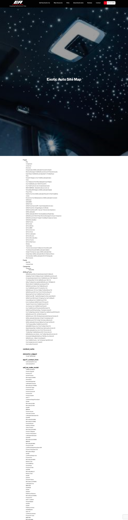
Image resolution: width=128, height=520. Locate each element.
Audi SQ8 (28, 437)
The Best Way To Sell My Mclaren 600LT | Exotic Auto (38, 332)
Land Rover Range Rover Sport (33, 399)
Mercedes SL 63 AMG (31, 421)
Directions (28, 167)
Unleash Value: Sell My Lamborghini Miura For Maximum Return (40, 254)
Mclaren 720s (29, 461)
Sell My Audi (28, 199)
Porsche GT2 (29, 457)
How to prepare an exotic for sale (33, 342)
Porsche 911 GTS (29, 389)
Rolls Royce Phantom (31, 493)
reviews (27, 195)
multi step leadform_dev (31, 361)
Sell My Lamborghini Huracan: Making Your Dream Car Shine (39, 322)
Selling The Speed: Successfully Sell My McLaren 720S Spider (40, 282)
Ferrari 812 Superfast (30, 381)
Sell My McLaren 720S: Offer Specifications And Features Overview (41, 316)
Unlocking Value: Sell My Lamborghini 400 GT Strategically (39, 256)
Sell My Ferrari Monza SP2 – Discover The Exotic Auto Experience (40, 209)
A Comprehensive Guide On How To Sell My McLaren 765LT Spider (41, 278)
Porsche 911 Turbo (30, 515)
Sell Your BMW (29, 228)
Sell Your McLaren (30, 236)
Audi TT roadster (30, 499)
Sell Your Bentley (29, 225)
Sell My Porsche (29, 221)
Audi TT (28, 397)
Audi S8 (27, 453)
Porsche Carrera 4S (30, 391)
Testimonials (29, 246)
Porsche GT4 (29, 373)
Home (27, 179)
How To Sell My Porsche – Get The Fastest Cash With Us (38, 340)
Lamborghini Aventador (31, 435)
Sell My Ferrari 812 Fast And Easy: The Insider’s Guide (38, 310)
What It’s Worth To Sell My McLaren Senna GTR (37, 284)
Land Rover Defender (31, 513)
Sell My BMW (29, 201)
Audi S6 (27, 475)
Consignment (29, 163)
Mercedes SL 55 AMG (31, 377)
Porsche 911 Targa (30, 387)
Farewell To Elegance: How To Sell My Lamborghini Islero (38, 177)
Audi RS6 (28, 469)
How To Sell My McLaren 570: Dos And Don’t (36, 288)
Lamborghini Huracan (31, 383)
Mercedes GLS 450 (30, 405)
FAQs (67, 2)
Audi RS (27, 505)
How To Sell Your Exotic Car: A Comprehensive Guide (38, 185)
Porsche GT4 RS (29, 467)
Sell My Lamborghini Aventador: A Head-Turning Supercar (39, 318)
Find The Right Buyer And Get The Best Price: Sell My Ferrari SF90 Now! (42, 312)
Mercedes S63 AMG (30, 443)
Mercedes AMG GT (30, 471)
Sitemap (28, 244)
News (30, 269)
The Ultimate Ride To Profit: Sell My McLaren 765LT (37, 280)
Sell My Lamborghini (30, 211)
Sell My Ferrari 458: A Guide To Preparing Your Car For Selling (39, 298)
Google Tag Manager (31, 356)
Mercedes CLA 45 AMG (31, 481)
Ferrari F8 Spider (29, 501)
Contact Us (28, 165)
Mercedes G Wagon (30, 451)
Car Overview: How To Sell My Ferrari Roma (35, 306)
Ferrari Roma (29, 465)
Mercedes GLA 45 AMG (31, 495)
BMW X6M (28, 485)
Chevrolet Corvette (30, 413)
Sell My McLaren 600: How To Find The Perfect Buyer (38, 292)
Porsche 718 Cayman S (31, 433)
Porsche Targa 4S (30, 371)
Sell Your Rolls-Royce (30, 242)
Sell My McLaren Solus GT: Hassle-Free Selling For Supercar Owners (41, 217)
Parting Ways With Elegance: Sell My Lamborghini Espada (39, 189)
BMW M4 (28, 409)
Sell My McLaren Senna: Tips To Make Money (36, 286)
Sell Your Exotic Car (44, 2)
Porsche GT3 (29, 497)
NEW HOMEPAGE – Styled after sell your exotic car (37, 187)
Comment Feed (29, 264)
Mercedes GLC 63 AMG (31, 385)
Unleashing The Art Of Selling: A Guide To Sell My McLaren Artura (41, 276)
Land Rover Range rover (31, 455)
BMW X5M (28, 517)
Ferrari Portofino (29, 375)
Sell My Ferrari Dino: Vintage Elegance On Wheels (37, 207)
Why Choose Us (58, 2)
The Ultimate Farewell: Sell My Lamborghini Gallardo (37, 250)
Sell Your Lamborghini (31, 234)
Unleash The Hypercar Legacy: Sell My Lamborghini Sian (38, 252)
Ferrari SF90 (29, 379)
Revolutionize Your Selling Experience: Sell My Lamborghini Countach (41, 197)
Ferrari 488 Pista (29, 463)
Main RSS (28, 262)
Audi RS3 (28, 417)
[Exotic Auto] (18, 3)
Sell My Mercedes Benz (31, 219)
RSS (33, 269)
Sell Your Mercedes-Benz (31, 238)
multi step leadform (30, 363)
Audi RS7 (28, 503)
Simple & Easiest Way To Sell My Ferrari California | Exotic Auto (40, 328)
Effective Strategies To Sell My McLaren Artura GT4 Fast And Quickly (41, 171)
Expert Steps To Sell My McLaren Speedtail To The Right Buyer (40, 173)
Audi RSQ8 (28, 487)
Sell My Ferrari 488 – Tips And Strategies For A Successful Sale (40, 296)
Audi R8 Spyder (29, 509)
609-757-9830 (111, 2)
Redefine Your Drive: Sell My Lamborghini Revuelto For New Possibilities (42, 193)
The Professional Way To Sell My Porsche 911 (36, 324)
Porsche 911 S (29, 393)
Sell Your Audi (29, 223)
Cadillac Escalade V (30, 369)
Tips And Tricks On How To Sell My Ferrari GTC (36, 304)
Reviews (89, 2)
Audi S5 (27, 401)
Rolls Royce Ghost (30, 507)
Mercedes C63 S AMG (31, 429)
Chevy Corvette (29, 427)
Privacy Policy (29, 191)
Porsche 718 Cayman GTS (32, 449)
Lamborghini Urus (30, 483)
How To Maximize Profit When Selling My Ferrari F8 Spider (39, 181)
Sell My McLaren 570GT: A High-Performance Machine (38, 320)
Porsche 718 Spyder (30, 431)
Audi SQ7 (28, 491)
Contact (98, 2)
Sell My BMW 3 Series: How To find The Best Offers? (37, 326)
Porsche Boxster (29, 423)
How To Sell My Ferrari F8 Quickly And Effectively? (37, 308)
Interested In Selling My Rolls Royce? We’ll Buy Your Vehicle (39, 336)
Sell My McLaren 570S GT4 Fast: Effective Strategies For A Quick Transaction (43, 215)
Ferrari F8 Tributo (30, 479)
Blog (27, 161)
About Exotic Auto (78, 2)
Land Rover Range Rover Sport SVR (34, 447)
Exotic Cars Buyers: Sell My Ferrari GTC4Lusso (36, 302)
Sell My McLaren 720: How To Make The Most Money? (38, 290)
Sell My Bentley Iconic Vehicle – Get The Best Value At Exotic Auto (41, 334)
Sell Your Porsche (30, 240)
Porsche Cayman (30, 395)
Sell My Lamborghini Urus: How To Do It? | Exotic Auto (38, 330)
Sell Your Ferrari (29, 232)
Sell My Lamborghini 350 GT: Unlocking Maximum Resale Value (40, 213)
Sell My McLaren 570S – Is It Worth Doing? (35, 314)
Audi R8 (27, 407)
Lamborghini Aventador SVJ (32, 415)
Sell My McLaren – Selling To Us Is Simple (35, 338)
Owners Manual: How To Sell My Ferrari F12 (35, 300)
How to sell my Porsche (31, 344)
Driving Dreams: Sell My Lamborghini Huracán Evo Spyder (39, 169)
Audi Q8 (28, 477)
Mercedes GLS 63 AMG (31, 439)
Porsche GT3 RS (29, 445)
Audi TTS (28, 511)
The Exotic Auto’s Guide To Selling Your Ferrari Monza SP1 (39, 248)
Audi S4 (27, 489)
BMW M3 (28, 441)
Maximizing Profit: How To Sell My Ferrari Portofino (37, 294)
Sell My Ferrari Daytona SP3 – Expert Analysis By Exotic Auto (39, 205)
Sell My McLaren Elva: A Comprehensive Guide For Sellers (39, 274)
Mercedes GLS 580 (30, 403)
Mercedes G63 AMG (30, 459)
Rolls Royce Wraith (30, 425)
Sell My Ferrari (29, 203)
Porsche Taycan (29, 411)
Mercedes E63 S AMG (31, 419)
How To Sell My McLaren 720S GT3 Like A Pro (36, 183)
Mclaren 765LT (29, 473)
